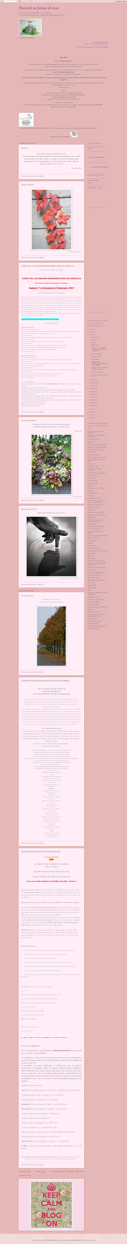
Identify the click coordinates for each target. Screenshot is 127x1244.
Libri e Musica (91, 510)
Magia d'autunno (27, 184)
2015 (91, 409)
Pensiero (24, 148)
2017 (91, 332)
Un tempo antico (27, 595)
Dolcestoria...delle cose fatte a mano (97, 457)
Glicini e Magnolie (92, 480)
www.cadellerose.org (98, 157)
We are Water (91, 609)
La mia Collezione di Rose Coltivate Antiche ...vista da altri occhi (97, 501)
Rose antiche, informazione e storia (97, 567)
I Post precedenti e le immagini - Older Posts (67, 1171)
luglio (92, 388)
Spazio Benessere (92, 585)
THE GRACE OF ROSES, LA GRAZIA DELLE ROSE (98, 593)
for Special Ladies (92, 618)
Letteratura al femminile (94, 507)
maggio (93, 394)
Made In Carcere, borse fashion (96, 512)
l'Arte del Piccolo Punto (94, 628)
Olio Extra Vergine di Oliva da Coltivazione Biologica (95, 520)
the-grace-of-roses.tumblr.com (101, 167)
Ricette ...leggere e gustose (94, 548)
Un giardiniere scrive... (93, 597)
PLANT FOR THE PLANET (95, 529)
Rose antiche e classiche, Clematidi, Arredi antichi (97, 564)
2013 (91, 415)
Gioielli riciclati (92, 478)
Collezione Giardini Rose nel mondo (97, 444)
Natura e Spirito (92, 517)
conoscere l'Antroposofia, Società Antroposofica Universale (96, 615)
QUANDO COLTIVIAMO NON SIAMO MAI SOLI (40, 851)
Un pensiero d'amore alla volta (95, 599)
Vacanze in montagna (93, 604)
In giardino (90, 490)
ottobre (93, 380)
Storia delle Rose (92, 588)
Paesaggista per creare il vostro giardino (96, 532)
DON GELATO (92, 452)
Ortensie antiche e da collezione (96, 526)
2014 (91, 412)
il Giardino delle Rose (93, 623)
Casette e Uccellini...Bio (94, 439)
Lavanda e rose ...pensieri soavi (95, 505)
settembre (93, 383)
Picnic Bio (90, 543)
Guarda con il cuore (93, 483)
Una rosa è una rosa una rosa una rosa (99, 375)
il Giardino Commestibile (94, 621)
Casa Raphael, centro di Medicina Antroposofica (96, 436)
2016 (91, 335)
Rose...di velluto (92, 570)
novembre (94, 340)
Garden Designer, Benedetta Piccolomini (95, 469)
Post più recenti (24, 1171)
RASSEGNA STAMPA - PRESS (96, 175)
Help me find (91, 485)
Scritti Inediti (91, 582)
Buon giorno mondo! (29, 509)
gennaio (93, 405)
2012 (91, 418)
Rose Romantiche (92, 558)
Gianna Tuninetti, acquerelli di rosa (97, 473)
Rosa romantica (92, 553)
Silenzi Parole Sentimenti (97, 372)
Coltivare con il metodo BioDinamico (97, 447)
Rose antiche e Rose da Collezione (96, 561)
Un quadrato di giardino (94, 602)
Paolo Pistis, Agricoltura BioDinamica (97, 535)
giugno (93, 391)
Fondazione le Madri (93, 466)
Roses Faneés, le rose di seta (95, 575)
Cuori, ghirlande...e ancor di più (96, 449)
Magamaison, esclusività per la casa (97, 515)
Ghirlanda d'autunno (29, 420)
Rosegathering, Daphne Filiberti (96, 572)
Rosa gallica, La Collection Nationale (97, 551)
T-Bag (89, 590)
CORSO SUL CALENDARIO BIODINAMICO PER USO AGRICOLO (47, 266)
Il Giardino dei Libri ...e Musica (96, 488)
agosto (93, 385)
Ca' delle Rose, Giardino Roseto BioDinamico (96, 432)
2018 (91, 329)
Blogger (93, 1240)
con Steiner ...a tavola (93, 612)
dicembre (93, 337)
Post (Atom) (27, 1175)
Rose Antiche (91, 556)
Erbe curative (91, 464)
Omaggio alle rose (92, 524)
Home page (41, 1171)
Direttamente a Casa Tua (94, 455)
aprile (92, 397)
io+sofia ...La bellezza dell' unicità (96, 626)
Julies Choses (91, 496)
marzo (93, 400)
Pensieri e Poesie (92, 541)
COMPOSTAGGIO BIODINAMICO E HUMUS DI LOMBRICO (45, 680)
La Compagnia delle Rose (94, 498)
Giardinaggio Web (92, 475)
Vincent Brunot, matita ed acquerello (97, 607)
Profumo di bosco (92, 546)
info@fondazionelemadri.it (52, 384)
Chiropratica (91, 442)
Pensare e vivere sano (93, 538)
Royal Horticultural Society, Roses (96, 580)
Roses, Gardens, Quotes (94, 577)
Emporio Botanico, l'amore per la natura (96, 460)
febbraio (93, 402)
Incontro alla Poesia (93, 493)
